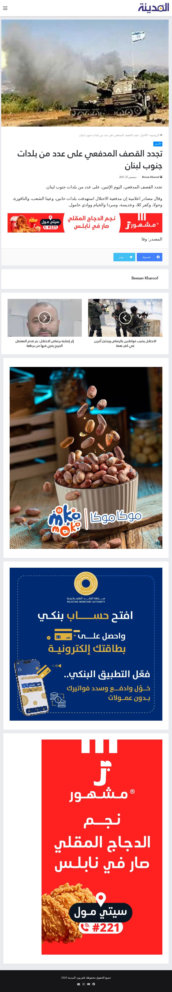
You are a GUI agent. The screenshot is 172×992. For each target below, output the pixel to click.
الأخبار (144, 135)
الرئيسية (155, 135)
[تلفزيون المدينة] (153, 8)
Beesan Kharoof (150, 177)
